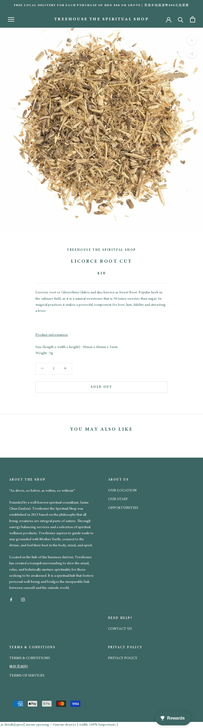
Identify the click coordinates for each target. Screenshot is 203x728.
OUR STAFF (118, 499)
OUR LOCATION (122, 490)
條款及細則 (18, 667)
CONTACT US (120, 629)
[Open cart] (192, 19)
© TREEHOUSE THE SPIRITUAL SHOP (47, 694)
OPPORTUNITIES (123, 508)
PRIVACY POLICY (122, 658)
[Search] (180, 19)
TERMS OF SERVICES (26, 676)
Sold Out (101, 387)
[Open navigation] (11, 19)
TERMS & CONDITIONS (29, 658)
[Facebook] (11, 600)
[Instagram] (23, 600)
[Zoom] (191, 40)
